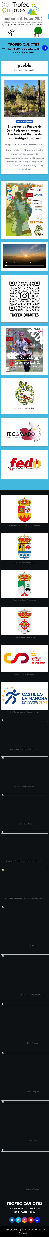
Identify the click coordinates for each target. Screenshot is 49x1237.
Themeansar (24, 1233)
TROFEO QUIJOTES (23, 44)
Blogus (38, 1229)
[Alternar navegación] (3, 47)
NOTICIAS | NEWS (24, 122)
